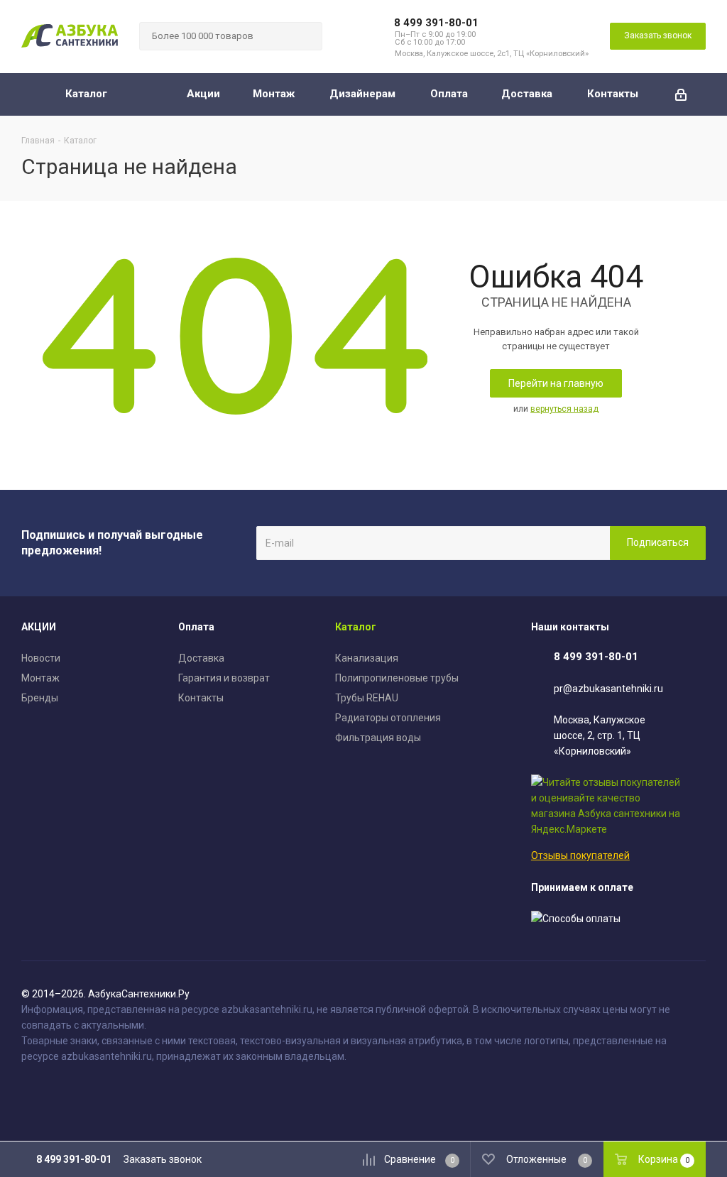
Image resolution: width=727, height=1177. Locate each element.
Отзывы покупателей (580, 855)
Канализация (366, 658)
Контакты (201, 698)
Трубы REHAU (366, 698)
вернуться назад (564, 409)
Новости (40, 658)
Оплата (196, 627)
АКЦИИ (38, 627)
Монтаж (40, 678)
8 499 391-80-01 (436, 22)
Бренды (39, 698)
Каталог (355, 627)
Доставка (201, 658)
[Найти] (305, 36)
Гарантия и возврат (224, 678)
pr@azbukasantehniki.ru (608, 688)
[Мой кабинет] (681, 94)
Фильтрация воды (378, 737)
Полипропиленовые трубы (397, 678)
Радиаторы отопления (388, 717)
